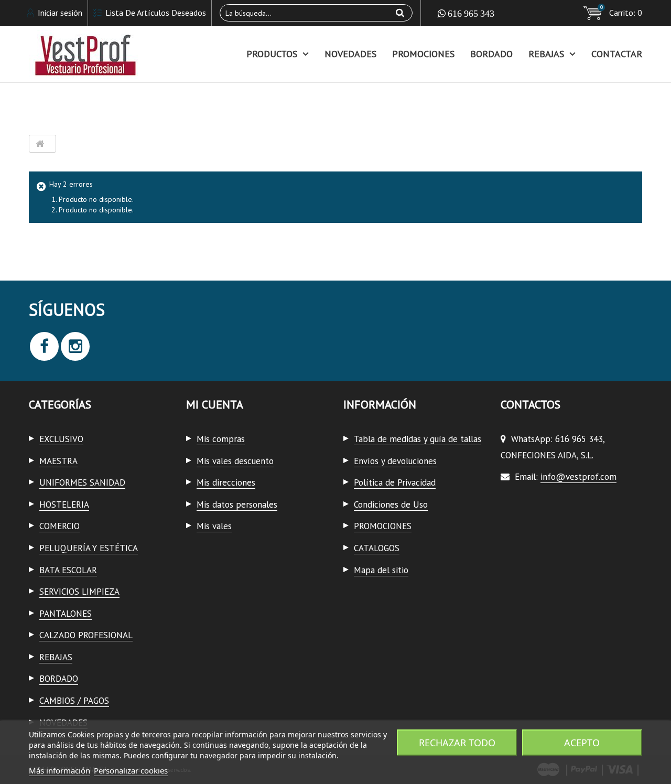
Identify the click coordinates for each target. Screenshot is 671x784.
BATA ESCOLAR (68, 570)
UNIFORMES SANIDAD (82, 482)
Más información (59, 770)
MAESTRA (58, 461)
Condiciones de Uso (391, 504)
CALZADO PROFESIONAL (86, 635)
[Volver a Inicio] (40, 144)
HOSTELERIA (64, 504)
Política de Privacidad (395, 482)
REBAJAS (546, 54)
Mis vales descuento (235, 461)
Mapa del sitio (381, 570)
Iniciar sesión (59, 12)
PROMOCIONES (423, 54)
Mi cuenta (214, 404)
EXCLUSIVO (61, 439)
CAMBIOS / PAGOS (74, 700)
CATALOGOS (376, 548)
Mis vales (214, 526)
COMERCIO (59, 526)
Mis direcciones (226, 482)
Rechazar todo (457, 742)
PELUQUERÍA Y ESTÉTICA (88, 548)
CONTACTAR (616, 54)
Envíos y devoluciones (395, 461)
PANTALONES (65, 613)
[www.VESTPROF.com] (126, 54)
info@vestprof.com (578, 476)
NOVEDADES (350, 54)
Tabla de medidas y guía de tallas (417, 439)
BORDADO (491, 54)
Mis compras (221, 439)
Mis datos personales (237, 504)
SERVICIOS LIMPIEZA (79, 591)
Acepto (582, 742)
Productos (271, 54)
